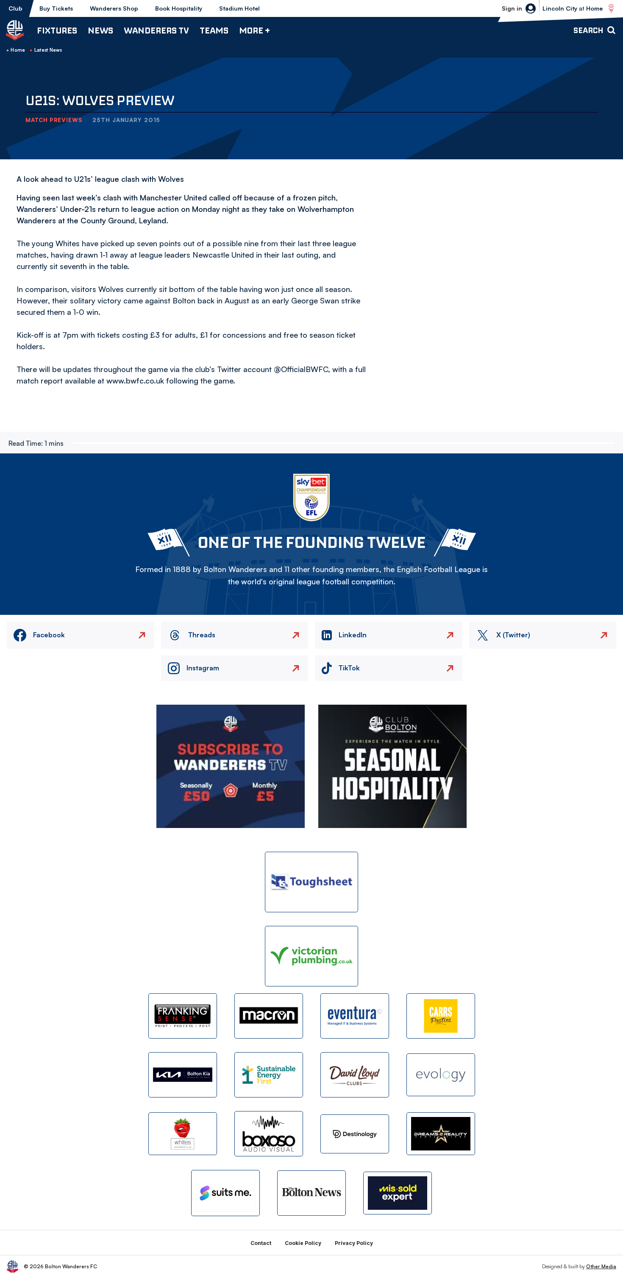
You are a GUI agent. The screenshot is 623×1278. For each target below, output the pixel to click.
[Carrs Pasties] (440, 1016)
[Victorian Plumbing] (311, 956)
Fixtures (57, 30)
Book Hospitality (178, 8)
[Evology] (440, 1074)
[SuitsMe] (225, 1193)
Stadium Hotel (239, 8)
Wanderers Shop (114, 8)
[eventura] (354, 1016)
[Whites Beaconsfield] (182, 1133)
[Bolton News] (311, 1193)
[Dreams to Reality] (440, 1133)
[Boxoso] (268, 1133)
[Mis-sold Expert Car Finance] (397, 1193)
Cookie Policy (303, 1243)
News (100, 30)
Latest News (48, 50)
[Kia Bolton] (182, 1074)
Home (18, 50)
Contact (260, 1243)
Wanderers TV (156, 30)
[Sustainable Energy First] (268, 1074)
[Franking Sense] (182, 1016)
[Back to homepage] (15, 30)
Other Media (601, 1266)
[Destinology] (354, 1133)
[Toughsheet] (311, 882)
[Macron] (268, 1016)
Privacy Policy (354, 1243)
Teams (214, 30)
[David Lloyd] (354, 1074)
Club (15, 8)
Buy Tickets (56, 8)
